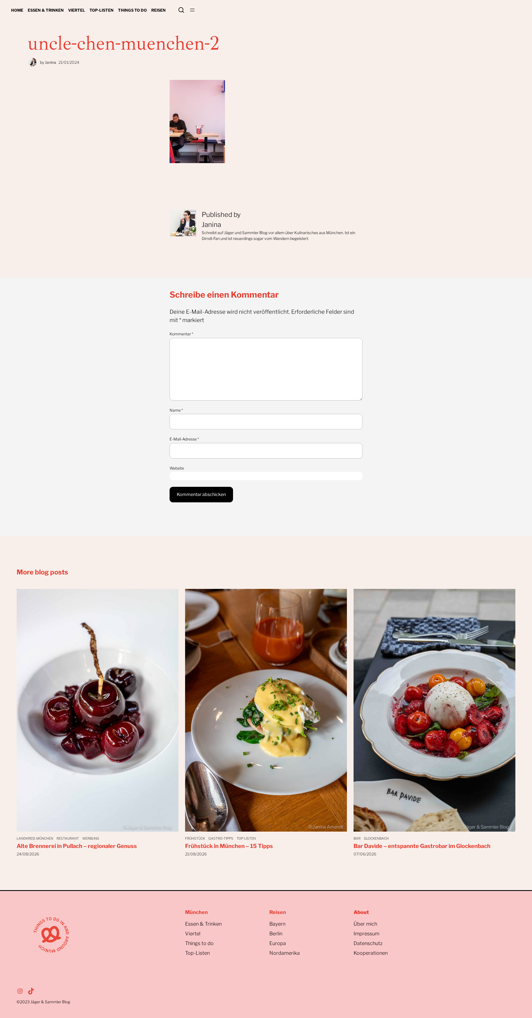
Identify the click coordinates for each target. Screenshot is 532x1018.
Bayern (277, 924)
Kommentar (181, 333)
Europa (277, 943)
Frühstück (195, 838)
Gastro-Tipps (220, 838)
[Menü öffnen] (192, 10)
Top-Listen (197, 953)
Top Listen (246, 838)
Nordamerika (284, 953)
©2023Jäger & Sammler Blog (43, 1001)
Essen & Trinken (203, 924)
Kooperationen (371, 953)
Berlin (275, 933)
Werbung (90, 838)
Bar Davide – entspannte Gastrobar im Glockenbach (422, 846)
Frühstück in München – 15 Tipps (229, 846)
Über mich (365, 924)
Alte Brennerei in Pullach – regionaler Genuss (77, 846)
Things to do (199, 943)
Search (181, 10)
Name (176, 410)
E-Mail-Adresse (184, 439)
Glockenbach (376, 838)
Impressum (366, 933)
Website (177, 468)
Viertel (192, 933)
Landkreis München (35, 838)
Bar (357, 838)
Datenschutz (368, 943)
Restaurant (68, 838)
